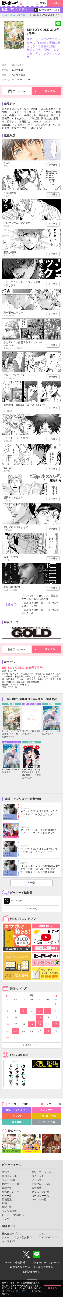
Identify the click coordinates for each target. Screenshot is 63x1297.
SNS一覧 (33, 908)
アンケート (19, 91)
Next (56, 995)
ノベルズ (17, 1116)
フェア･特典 (8, 1180)
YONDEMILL (46, 1237)
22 (55, 1024)
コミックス (46, 1110)
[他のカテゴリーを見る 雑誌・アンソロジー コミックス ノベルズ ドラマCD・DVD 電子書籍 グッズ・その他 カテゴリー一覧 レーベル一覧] (47, 10)
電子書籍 (17, 1122)
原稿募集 (7, 1199)
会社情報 (20, 1262)
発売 (43, 3)
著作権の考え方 (18, 1267)
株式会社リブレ (10, 1233)
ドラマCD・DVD (46, 1116)
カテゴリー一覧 (52, 1104)
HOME (5, 1172)
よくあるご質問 (41, 1267)
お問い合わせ (30, 1271)
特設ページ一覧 (10, 1184)
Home (4, 15)
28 (47, 1031)
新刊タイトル (9, 1176)
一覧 (32, 882)
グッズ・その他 (46, 1122)
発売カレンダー (32, 1045)
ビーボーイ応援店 (12, 1215)
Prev (6, 995)
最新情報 (7, 1187)
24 (15, 1031)
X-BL (42, 1233)
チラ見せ (53, 164)
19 (31, 1024)
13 (39, 1017)
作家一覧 (7, 1207)
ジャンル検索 (9, 1211)
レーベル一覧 (39, 1199)
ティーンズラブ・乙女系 (15, 1237)
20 (39, 1024)
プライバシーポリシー (18, 1291)
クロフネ (7, 1241)
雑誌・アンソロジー (19, 15)
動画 (4, 1203)
